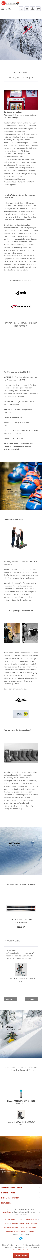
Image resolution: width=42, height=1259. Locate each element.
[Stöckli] (21, 307)
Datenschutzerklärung (28, 1227)
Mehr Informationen (21, 1249)
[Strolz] (21, 293)
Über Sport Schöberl (10, 1219)
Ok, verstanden (21, 1255)
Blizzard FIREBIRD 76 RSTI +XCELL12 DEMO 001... (21, 1102)
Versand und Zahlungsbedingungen (24, 1223)
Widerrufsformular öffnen (28, 1219)
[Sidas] (21, 714)
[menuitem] (6, 8)
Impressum (32, 1231)
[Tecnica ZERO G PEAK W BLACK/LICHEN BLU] (21, 969)
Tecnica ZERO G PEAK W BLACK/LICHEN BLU (21, 980)
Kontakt (6, 1223)
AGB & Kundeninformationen (16, 1231)
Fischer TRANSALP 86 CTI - (21, 920)
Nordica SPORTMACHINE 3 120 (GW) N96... (21, 1123)
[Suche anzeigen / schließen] (21, 8)
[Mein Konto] (32, 8)
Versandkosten (7, 1212)
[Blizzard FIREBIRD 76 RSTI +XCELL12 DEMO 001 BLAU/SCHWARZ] (21, 1093)
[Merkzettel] (26, 8)
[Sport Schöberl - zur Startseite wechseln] (10, 3)
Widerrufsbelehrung (11, 1227)
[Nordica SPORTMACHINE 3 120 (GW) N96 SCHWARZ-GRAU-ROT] (21, 1114)
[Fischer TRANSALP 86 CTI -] (21, 908)
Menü (8, 8)
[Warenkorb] (38, 8)
